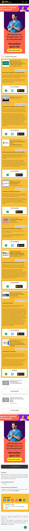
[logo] (5, 63)
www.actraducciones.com (14, 297)
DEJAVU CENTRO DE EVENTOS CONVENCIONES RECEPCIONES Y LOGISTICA (17, 253)
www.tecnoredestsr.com (14, 222)
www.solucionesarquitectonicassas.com (17, 146)
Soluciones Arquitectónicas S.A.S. (17, 142)
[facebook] (4, 500)
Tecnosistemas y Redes (16, 219)
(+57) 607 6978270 (14, 391)
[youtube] (12, 500)
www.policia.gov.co (13, 403)
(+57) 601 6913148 (14, 330)
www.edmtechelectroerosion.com (16, 185)
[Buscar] (22, 2)
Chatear (22, 90)
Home (2, 56)
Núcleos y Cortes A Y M (16, 97)
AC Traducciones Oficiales (17, 294)
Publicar (5, 484)
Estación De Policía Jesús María (17, 399)
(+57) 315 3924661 (14, 208)
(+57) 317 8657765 (14, 130)
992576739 (14, 370)
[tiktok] (20, 500)
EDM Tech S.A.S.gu (15, 182)
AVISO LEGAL (4, 524)
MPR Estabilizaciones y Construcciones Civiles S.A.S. (18, 62)
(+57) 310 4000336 (14, 241)
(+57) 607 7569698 (14, 410)
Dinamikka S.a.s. (14, 382)
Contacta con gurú (15, 466)
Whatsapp (6, 90)
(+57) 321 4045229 (14, 87)
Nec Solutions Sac (15, 341)
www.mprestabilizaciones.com (15, 66)
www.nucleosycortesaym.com (15, 98)
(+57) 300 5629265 (14, 282)
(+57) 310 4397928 (14, 171)
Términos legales (15, 490)
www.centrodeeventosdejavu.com (16, 256)
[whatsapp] (24, 500)
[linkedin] (8, 500)
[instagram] (16, 500)
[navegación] (26, 2)
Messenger (12, 90)
